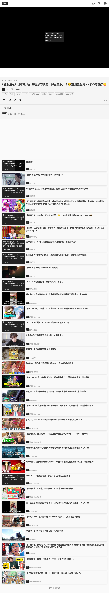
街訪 (25, 94)
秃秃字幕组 (33, 237)
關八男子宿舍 (33, 372)
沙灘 (5, 94)
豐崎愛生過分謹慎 (35, 442)
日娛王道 (32, 169)
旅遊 (11, 94)
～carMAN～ (33, 358)
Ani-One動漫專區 (35, 581)
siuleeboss (33, 470)
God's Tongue (34, 483)
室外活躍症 (33, 289)
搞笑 (51, 94)
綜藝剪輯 (59, 94)
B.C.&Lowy (33, 303)
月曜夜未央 (34, 94)
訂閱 (18, 89)
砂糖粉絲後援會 (34, 344)
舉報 (105, 100)
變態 (44, 94)
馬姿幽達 (32, 210)
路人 (18, 94)
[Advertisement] (54, 72)
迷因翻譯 (69, 94)
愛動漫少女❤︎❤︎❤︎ (34, 317)
